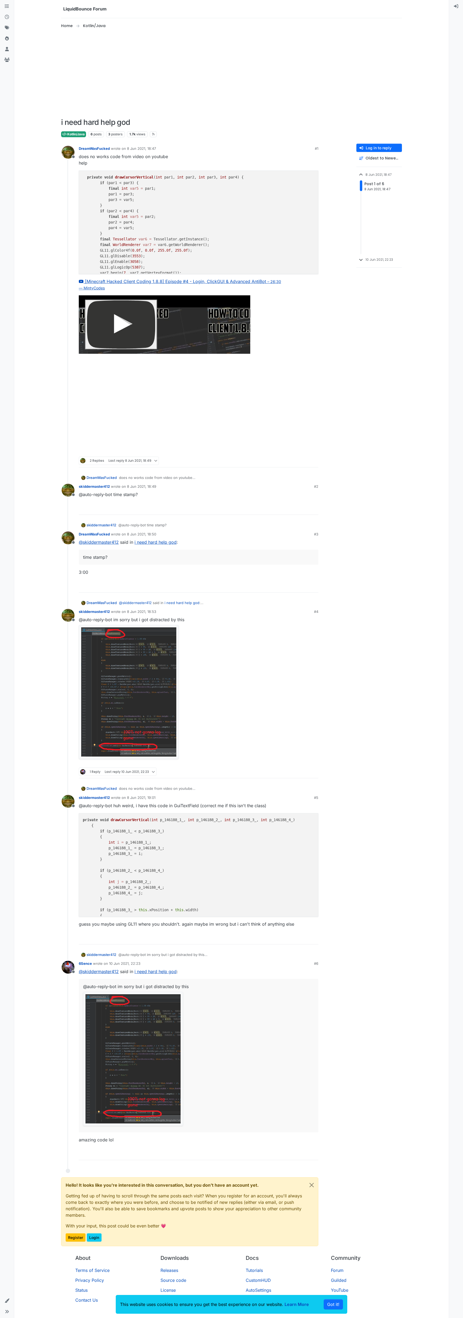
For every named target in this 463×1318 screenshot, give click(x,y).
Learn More (297, 1304)
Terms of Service (92, 1270)
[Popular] (7, 38)
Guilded (338, 1280)
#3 (316, 534)
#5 (316, 797)
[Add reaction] (294, 461)
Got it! (333, 1304)
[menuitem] (456, 6)
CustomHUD (258, 1280)
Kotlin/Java (75, 134)
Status (81, 1290)
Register (75, 1237)
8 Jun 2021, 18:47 (141, 148)
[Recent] (7, 17)
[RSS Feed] (153, 134)
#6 (316, 963)
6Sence (85, 963)
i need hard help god (156, 542)
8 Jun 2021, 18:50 (141, 534)
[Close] (311, 1185)
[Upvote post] (304, 461)
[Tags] (7, 28)
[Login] (456, 6)
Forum (337, 1270)
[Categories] (7, 6)
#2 (316, 486)
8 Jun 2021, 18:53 (141, 611)
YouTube (339, 1290)
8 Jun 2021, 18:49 (141, 486)
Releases (169, 1270)
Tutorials (254, 1270)
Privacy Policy (89, 1280)
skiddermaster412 (94, 486)
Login (94, 1237)
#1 (316, 148)
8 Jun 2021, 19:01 (141, 797)
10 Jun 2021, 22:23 (124, 963)
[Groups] (7, 60)
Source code (173, 1280)
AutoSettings (258, 1290)
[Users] (7, 49)
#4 (316, 611)
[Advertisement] (231, 73)
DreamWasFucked (94, 148)
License (168, 1290)
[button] (7, 1301)
